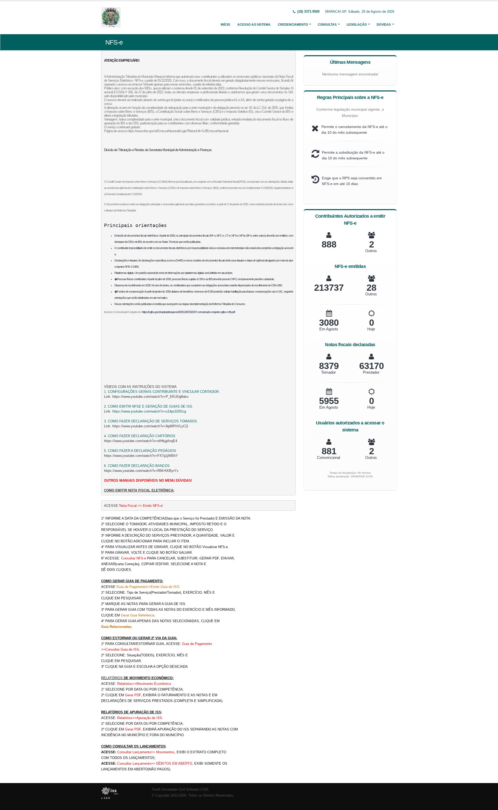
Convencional (328, 457)
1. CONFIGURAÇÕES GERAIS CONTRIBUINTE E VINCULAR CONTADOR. (162, 392)
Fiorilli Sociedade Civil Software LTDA (180, 789)
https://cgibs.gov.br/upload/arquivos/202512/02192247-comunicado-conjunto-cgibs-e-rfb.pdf (188, 312)
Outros (371, 251)
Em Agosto (328, 329)
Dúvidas (384, 24)
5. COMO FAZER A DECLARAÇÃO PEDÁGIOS (140, 451)
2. (106, 406)
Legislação (357, 24)
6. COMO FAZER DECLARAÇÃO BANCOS (137, 466)
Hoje (371, 329)
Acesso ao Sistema (254, 24)
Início (225, 24)
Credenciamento (293, 24)
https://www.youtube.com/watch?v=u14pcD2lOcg (149, 411)
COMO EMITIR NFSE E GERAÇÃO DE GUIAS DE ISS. (150, 406)
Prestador (371, 372)
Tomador (328, 372)
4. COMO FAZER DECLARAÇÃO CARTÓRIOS (139, 436)
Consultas (327, 24)
